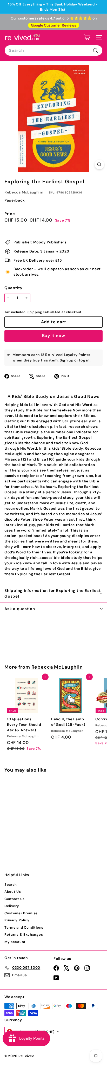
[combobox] (53, 50)
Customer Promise (21, 913)
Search (10, 884)
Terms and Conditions (23, 927)
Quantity (13, 287)
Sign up (66, 360)
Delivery (11, 906)
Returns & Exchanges (23, 934)
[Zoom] (99, 164)
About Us (12, 891)
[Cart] (87, 37)
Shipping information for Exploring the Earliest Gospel (52, 593)
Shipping (35, 312)
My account (15, 942)
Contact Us (14, 899)
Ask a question (19, 608)
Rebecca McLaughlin (23, 192)
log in (84, 360)
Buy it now (53, 335)
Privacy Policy (17, 920)
